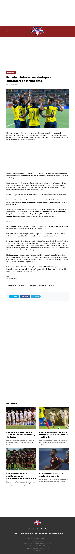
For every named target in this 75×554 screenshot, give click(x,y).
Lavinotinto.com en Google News (22, 533)
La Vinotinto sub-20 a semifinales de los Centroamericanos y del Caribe (21, 476)
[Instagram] (37, 529)
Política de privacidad (56, 533)
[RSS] (45, 529)
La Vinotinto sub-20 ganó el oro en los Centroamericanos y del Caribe (20, 434)
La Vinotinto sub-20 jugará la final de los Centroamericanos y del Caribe (53, 434)
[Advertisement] (37, 13)
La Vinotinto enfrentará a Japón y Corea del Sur (51, 475)
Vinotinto (52, 285)
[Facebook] (33, 529)
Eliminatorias (32, 285)
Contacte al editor (41, 533)
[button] (7, 31)
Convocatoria (12, 285)
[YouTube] (41, 529)
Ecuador (22, 285)
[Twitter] (29, 529)
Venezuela (42, 285)
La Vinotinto (11, 72)
